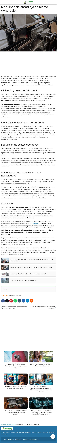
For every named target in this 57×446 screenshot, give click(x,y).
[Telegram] (27, 301)
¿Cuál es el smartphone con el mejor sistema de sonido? (42, 307)
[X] (7, 301)
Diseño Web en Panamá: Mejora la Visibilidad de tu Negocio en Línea (14, 307)
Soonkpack (35, 224)
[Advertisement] (28, 63)
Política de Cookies (28, 439)
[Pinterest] (11, 301)
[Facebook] (3, 301)
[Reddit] (31, 301)
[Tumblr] (19, 301)
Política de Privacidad (16, 439)
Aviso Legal (7, 439)
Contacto (36, 439)
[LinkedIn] (23, 301)
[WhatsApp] (15, 301)
